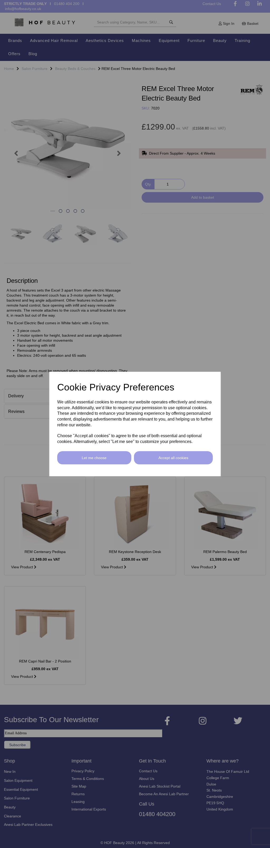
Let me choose (94, 458)
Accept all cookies (173, 458)
